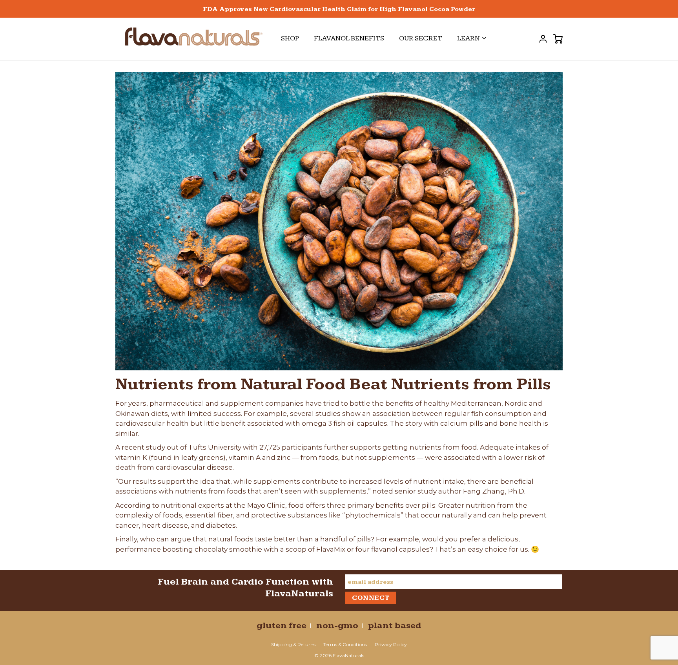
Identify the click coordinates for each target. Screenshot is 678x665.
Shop (290, 38)
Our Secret (420, 38)
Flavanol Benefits (349, 38)
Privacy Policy (391, 644)
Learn (468, 38)
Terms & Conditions (345, 644)
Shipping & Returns (293, 644)
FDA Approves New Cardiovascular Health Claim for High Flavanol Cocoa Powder (339, 9)
